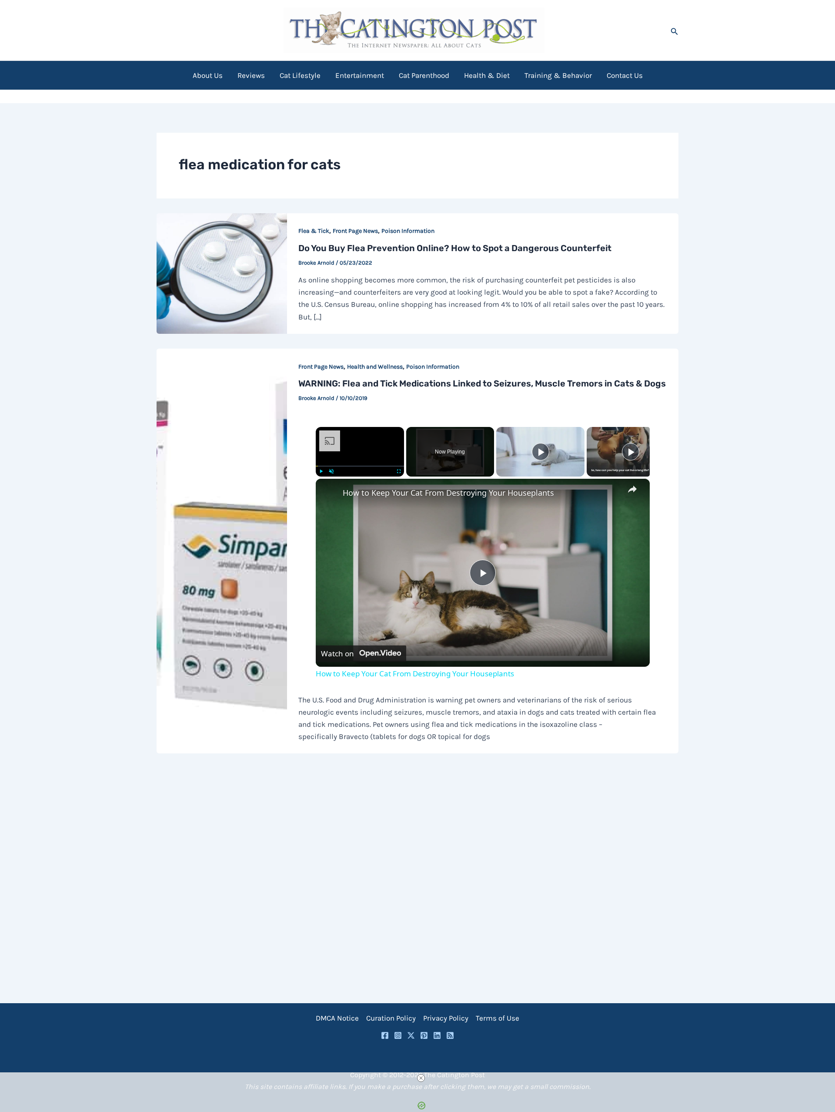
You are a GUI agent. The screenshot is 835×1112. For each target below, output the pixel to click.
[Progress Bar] (360, 465)
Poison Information (407, 231)
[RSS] (450, 1035)
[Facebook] (385, 1035)
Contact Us (625, 75)
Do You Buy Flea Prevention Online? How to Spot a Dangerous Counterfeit (454, 248)
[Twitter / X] (411, 1035)
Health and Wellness (375, 366)
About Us (208, 75)
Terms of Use (497, 1018)
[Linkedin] (437, 1035)
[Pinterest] (424, 1035)
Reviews (251, 75)
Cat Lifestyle (300, 75)
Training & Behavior (558, 75)
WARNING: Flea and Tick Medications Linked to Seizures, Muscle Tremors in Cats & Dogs (482, 383)
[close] (421, 1078)
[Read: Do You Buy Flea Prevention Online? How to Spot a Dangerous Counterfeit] (222, 273)
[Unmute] (331, 471)
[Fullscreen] (399, 471)
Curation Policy (391, 1018)
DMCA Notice (337, 1018)
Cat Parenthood (424, 75)
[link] (329, 492)
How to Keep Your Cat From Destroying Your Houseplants (448, 492)
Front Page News (355, 231)
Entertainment (359, 75)
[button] (674, 30)
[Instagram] (398, 1035)
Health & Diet (487, 75)
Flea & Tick (313, 231)
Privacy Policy (445, 1018)
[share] (632, 489)
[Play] (321, 471)
